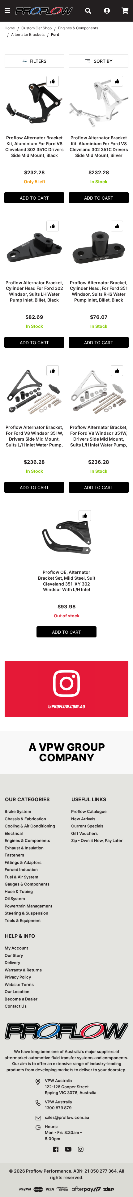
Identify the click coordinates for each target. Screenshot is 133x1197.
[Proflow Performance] (44, 11)
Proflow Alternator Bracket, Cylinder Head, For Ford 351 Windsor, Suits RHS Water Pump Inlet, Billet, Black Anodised (99, 294)
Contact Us (16, 1006)
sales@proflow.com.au (67, 1117)
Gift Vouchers (84, 833)
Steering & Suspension (26, 913)
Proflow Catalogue (89, 811)
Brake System (18, 811)
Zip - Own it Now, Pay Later (96, 840)
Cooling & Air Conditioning (30, 825)
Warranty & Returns (23, 969)
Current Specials (87, 825)
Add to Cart (34, 198)
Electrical (14, 833)
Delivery (12, 962)
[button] (7, 10)
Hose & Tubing (19, 891)
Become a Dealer (21, 998)
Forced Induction (21, 869)
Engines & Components (27, 840)
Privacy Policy (18, 977)
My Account (16, 947)
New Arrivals (83, 818)
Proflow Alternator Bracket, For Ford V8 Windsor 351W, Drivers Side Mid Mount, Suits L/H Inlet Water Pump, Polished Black (34, 439)
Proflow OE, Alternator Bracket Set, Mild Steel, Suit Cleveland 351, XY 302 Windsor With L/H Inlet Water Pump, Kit (66, 583)
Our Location (17, 991)
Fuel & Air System (21, 876)
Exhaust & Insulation (24, 847)
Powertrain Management (28, 905)
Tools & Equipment (23, 920)
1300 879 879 (58, 1107)
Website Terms (19, 984)
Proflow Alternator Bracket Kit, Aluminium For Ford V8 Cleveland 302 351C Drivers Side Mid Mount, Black (34, 146)
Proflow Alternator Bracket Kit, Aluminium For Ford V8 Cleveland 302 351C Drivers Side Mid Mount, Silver (99, 146)
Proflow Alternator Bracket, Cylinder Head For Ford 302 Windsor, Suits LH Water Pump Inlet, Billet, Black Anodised (34, 294)
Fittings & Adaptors (23, 862)
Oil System (15, 898)
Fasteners (14, 854)
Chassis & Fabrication (25, 818)
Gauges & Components (27, 884)
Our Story (14, 955)
